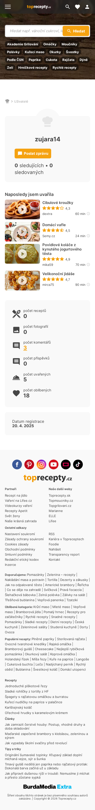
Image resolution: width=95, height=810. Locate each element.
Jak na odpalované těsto (23, 585)
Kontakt (54, 559)
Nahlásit (55, 549)
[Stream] (66, 464)
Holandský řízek (17, 659)
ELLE (52, 516)
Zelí (10, 67)
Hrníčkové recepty (33, 67)
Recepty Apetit (16, 511)
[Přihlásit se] (88, 7)
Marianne (56, 511)
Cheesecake (44, 649)
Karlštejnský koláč (18, 707)
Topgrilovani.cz (60, 506)
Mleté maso (61, 607)
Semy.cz (48, 236)
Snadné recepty (63, 617)
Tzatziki (72, 600)
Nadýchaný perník (59, 664)
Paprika (35, 60)
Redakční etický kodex (22, 559)
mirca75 (48, 285)
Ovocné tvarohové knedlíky (25, 644)
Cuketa (51, 60)
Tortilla (52, 580)
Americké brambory (60, 585)
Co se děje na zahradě (24, 590)
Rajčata (68, 60)
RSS (52, 534)
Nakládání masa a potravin (24, 580)
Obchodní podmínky (20, 549)
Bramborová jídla (28, 612)
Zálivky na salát (73, 595)
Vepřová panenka (50, 600)
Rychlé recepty (64, 67)
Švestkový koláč (45, 669)
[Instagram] (41, 464)
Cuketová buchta (20, 664)
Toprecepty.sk (59, 495)
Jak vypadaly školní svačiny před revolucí (36, 743)
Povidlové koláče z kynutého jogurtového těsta (62, 249)
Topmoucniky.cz (61, 500)
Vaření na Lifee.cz (18, 500)
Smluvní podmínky (18, 554)
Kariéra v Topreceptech (66, 539)
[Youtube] (53, 464)
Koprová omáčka (62, 654)
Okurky (55, 52)
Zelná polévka (48, 595)
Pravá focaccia (71, 590)
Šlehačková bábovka (20, 595)
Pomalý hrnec (54, 612)
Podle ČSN (15, 60)
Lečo (39, 664)
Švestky (72, 52)
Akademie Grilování (22, 44)
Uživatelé (21, 101)
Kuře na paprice (61, 659)
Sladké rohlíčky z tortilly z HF (27, 691)
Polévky (13, 52)
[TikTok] (78, 464)
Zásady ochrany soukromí (24, 539)
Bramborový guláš (18, 649)
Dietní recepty (61, 622)
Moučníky (69, 44)
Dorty (84, 627)
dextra (47, 214)
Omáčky (50, 44)
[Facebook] (17, 464)
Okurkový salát (36, 654)
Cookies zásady (16, 544)
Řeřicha (83, 585)
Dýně (84, 60)
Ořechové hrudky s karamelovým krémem (36, 713)
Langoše (82, 659)
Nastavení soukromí (20, 534)
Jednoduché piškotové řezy (26, 686)
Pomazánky (35, 575)
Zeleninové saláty (34, 627)
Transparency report (64, 554)
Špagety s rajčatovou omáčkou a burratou (36, 697)
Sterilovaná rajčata (71, 639)
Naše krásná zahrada (21, 521)
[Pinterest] (29, 464)
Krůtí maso (41, 607)
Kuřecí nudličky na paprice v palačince (33, 702)
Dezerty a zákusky (74, 580)
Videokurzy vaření (18, 506)
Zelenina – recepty (61, 575)
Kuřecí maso (34, 52)
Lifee (52, 521)
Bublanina (23, 669)
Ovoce (10, 632)
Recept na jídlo (16, 495)
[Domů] (7, 101)
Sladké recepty (36, 622)
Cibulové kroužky (57, 203)
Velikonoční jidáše (58, 274)
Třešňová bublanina (19, 600)
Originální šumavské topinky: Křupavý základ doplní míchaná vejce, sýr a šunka (43, 757)
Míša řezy (39, 659)
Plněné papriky (43, 639)
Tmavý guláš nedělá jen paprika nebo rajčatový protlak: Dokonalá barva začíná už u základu (46, 766)
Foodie (54, 544)
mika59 (47, 265)
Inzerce (10, 565)
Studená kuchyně (63, 627)
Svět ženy (12, 516)
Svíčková (50, 590)
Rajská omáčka (60, 644)
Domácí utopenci (73, 669)
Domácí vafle (54, 225)
